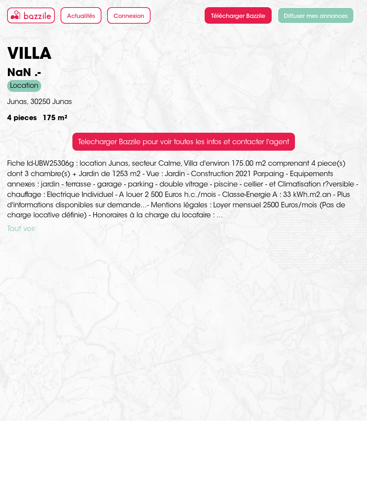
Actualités (81, 16)
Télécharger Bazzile (238, 16)
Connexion (129, 16)
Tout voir (21, 229)
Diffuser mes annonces (316, 16)
